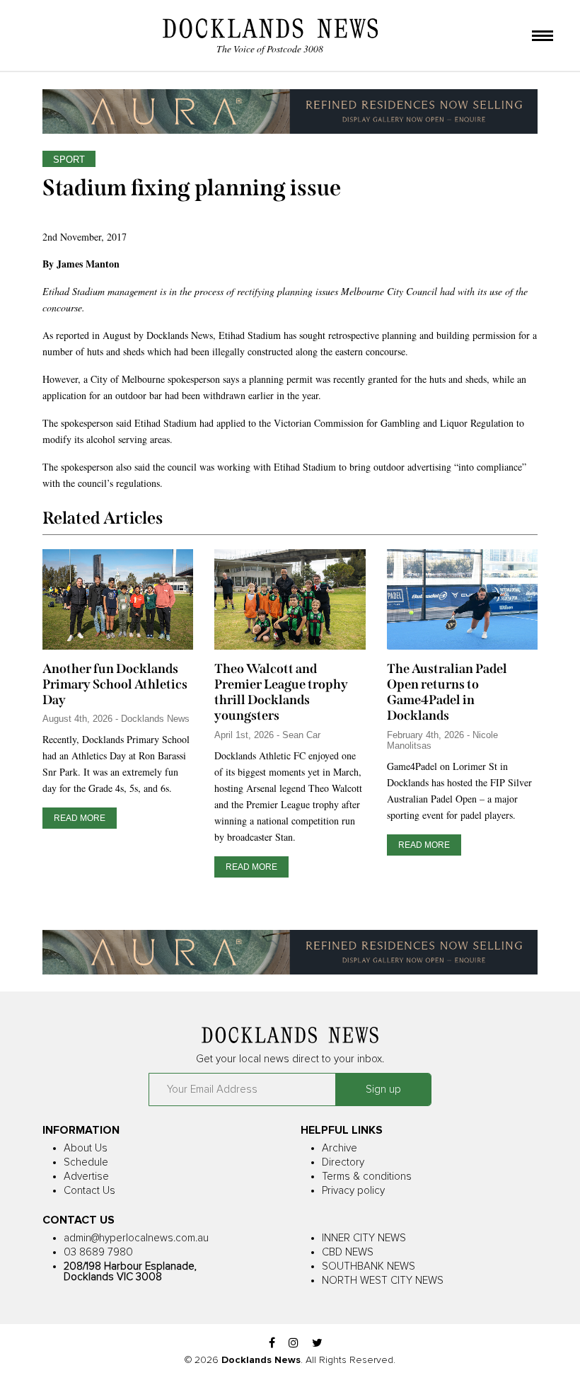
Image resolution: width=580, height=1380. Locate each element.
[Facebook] (272, 1343)
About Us (86, 1148)
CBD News (347, 1252)
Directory (343, 1162)
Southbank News (368, 1266)
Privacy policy (353, 1190)
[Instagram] (293, 1343)
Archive (339, 1148)
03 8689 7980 (98, 1252)
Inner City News (364, 1238)
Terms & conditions (367, 1176)
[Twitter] (317, 1343)
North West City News (382, 1280)
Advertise (86, 1176)
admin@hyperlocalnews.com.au (136, 1238)
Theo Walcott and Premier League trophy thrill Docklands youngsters (281, 692)
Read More (79, 818)
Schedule (86, 1162)
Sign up (383, 1089)
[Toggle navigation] (542, 37)
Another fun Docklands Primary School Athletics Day (114, 684)
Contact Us (89, 1190)
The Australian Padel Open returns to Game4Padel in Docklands (447, 692)
